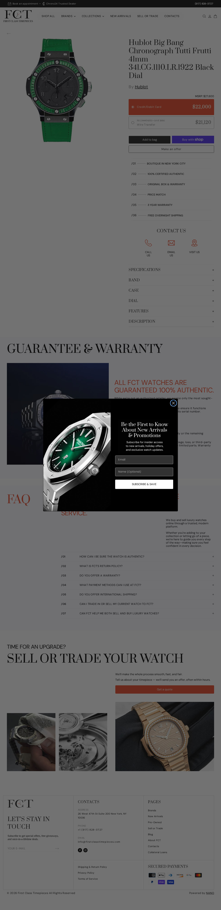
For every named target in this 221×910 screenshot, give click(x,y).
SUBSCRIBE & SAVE (144, 484)
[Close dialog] (173, 403)
